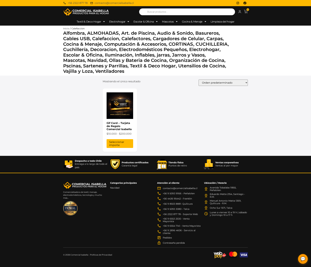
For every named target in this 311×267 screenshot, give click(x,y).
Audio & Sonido (175, 33)
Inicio (66, 28)
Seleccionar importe (116, 143)
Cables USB (76, 38)
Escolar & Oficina (143, 21)
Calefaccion (105, 38)
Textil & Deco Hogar (89, 21)
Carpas (215, 38)
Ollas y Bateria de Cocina (138, 60)
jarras (163, 55)
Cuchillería (75, 49)
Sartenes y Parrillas (105, 66)
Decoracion (103, 49)
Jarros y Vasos (188, 55)
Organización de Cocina (196, 60)
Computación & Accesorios (135, 44)
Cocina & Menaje (192, 21)
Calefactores (135, 38)
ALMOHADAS (103, 33)
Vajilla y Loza (78, 71)
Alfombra (74, 33)
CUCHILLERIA (212, 44)
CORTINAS (181, 44)
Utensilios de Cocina (201, 66)
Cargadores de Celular (178, 38)
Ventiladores (109, 71)
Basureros (207, 33)
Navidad (97, 60)
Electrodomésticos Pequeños (153, 49)
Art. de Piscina (138, 33)
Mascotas (168, 21)
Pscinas (72, 66)
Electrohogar (117, 21)
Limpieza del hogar (222, 21)
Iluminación (118, 55)
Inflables (144, 55)
